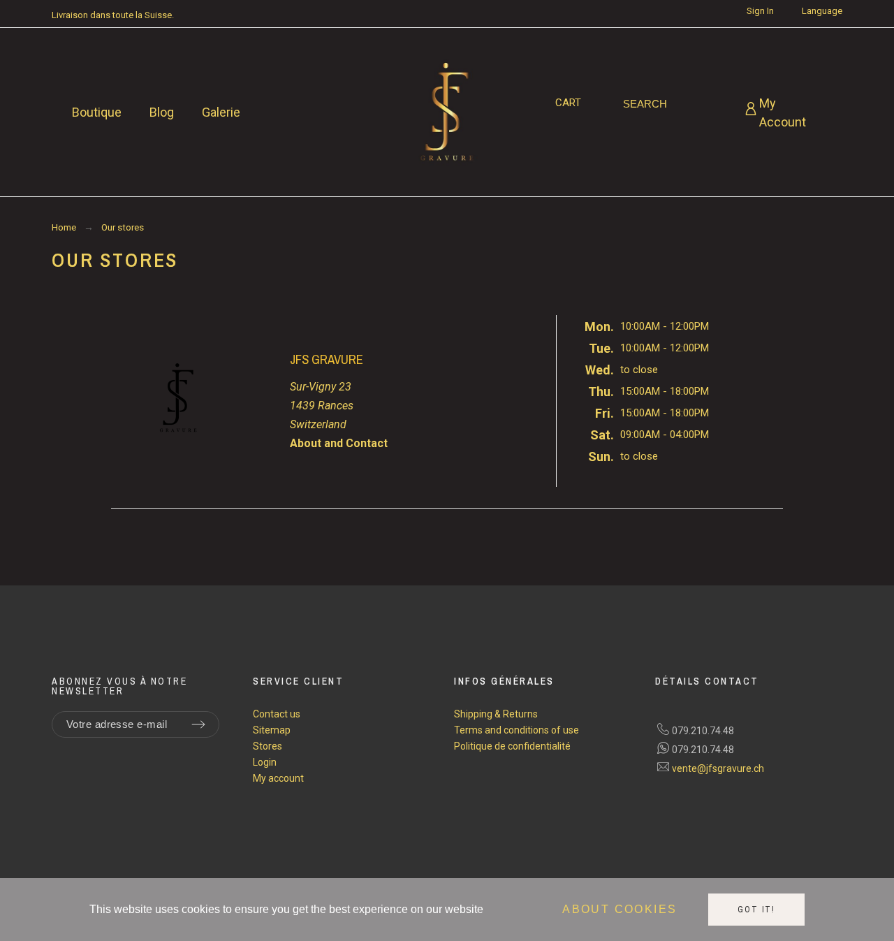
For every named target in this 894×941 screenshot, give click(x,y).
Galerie (221, 112)
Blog (161, 112)
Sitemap (272, 730)
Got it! (756, 909)
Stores (267, 746)
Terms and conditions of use (516, 730)
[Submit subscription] (198, 724)
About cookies (619, 910)
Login (265, 762)
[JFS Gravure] (446, 112)
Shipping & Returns (496, 714)
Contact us (276, 714)
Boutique (97, 112)
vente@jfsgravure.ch (718, 768)
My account (278, 778)
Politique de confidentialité (512, 746)
